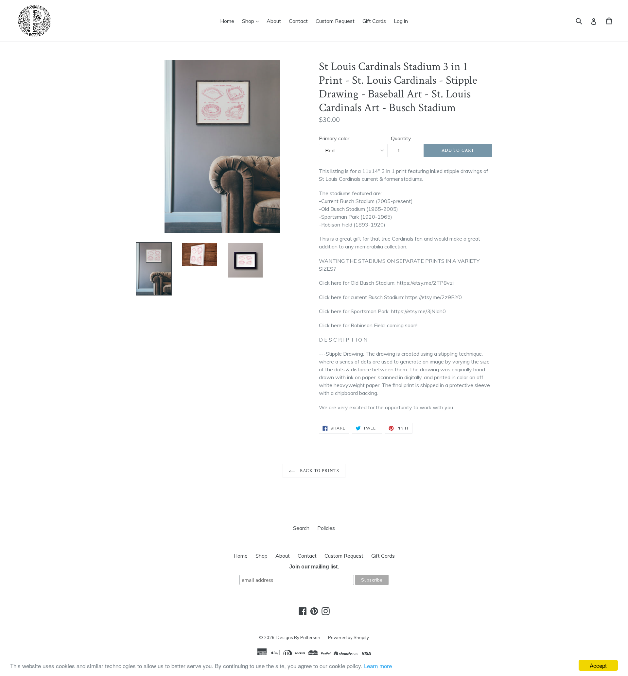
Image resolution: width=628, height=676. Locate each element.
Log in (401, 21)
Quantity (401, 138)
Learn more (378, 666)
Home (227, 21)
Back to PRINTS (319, 471)
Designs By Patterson (298, 637)
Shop (248, 21)
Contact (298, 21)
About (274, 21)
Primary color (334, 138)
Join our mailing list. (314, 566)
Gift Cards (374, 21)
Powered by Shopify (348, 637)
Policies (326, 528)
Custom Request (335, 21)
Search (301, 528)
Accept (598, 665)
